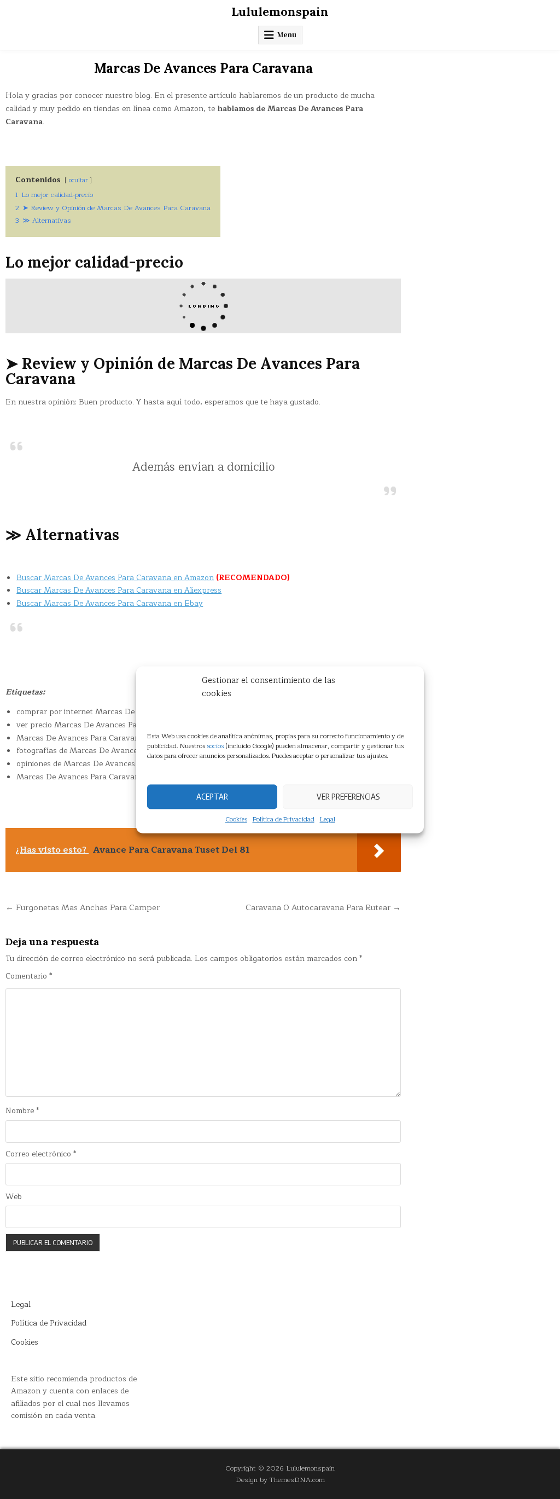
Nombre (22, 1111)
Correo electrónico (40, 1154)
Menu (286, 34)
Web (13, 1197)
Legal (327, 819)
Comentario (28, 976)
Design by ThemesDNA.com (280, 1479)
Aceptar (212, 796)
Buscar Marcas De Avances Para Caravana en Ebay (109, 603)
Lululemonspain (280, 11)
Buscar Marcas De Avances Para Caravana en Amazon (115, 577)
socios (215, 745)
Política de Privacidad (283, 819)
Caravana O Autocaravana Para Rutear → (323, 907)
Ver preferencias (348, 796)
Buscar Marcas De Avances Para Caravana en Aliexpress (118, 590)
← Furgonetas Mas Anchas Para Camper (82, 907)
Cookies (236, 819)
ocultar (78, 180)
